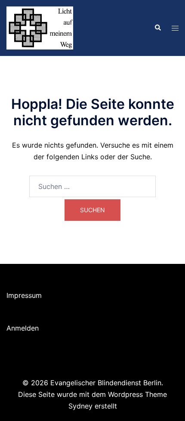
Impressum (24, 295)
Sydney (80, 406)
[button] (157, 28)
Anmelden (22, 328)
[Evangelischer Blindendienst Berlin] (39, 27)
